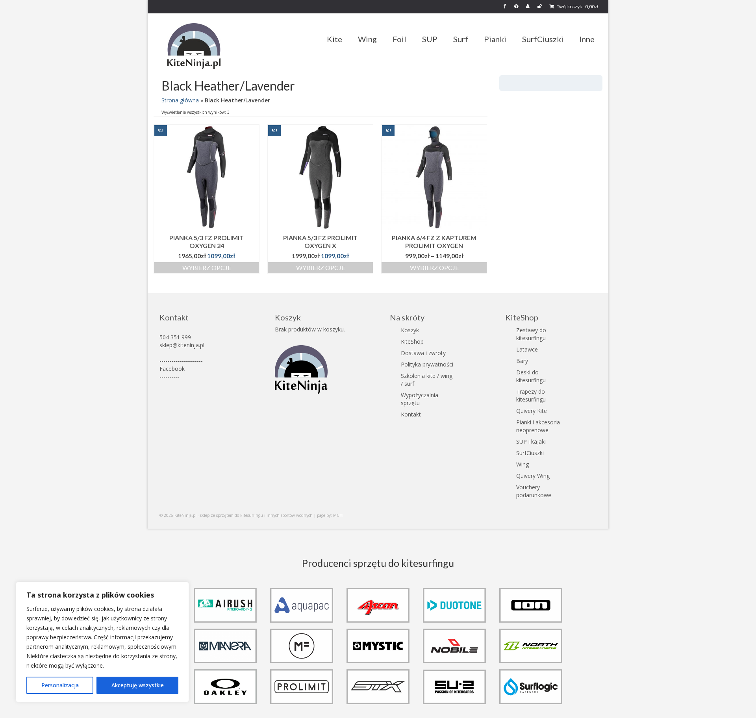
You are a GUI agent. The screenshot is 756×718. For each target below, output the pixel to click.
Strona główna (180, 100)
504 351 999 (175, 337)
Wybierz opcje (206, 267)
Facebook (172, 368)
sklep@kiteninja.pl (181, 345)
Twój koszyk (577, 6)
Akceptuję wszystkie (137, 685)
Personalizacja (60, 685)
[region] (102, 642)
